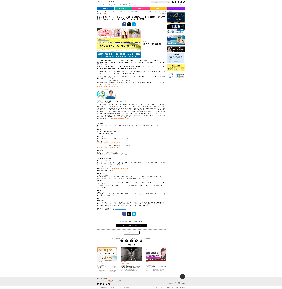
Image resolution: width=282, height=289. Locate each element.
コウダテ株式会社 (120, 209)
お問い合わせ (182, 5)
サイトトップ (100, 11)
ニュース (99, 13)
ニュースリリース (107, 11)
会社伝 (117, 11)
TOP (182, 277)
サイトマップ (119, 287)
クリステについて (171, 5)
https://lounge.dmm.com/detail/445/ (108, 142)
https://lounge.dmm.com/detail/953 (108, 86)
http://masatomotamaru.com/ (120, 118)
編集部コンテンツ (159, 5)
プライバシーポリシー (102, 287)
